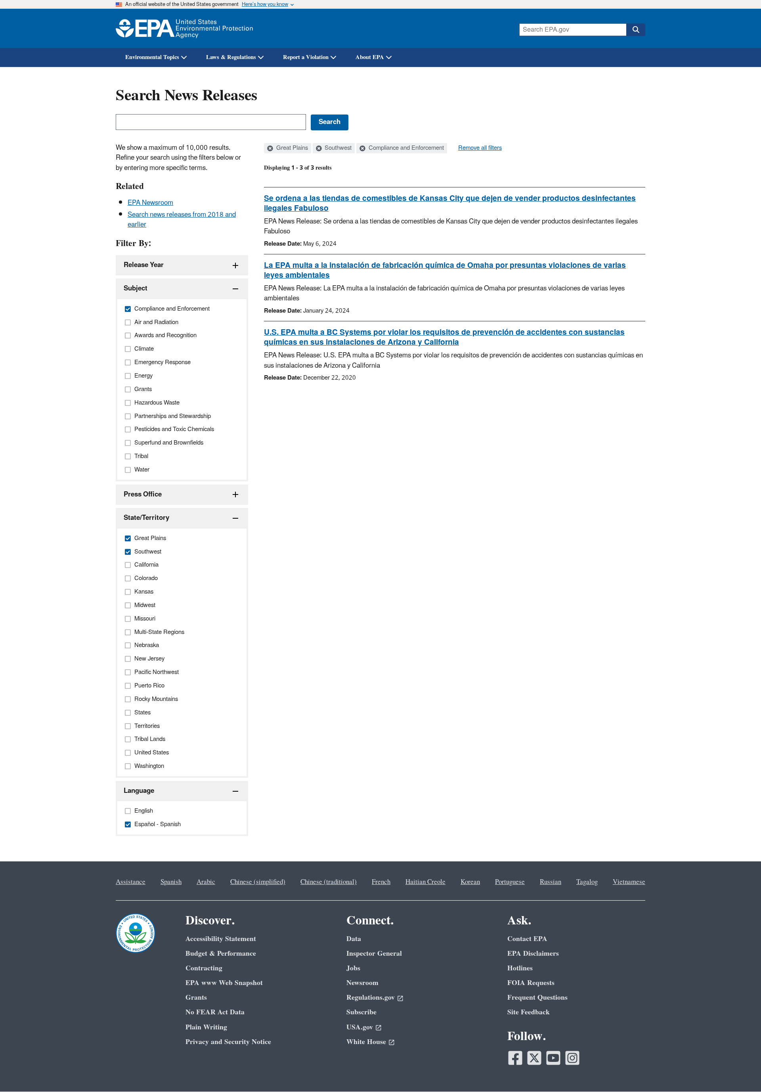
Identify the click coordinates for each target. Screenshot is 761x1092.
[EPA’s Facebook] (515, 1058)
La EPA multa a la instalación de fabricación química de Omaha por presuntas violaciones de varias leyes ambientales (445, 270)
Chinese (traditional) (328, 882)
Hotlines (520, 968)
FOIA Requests (530, 983)
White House (366, 1042)
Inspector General (374, 953)
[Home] (184, 28)
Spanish (171, 882)
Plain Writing (206, 1027)
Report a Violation (306, 57)
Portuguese (510, 882)
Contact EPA (527, 939)
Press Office (143, 494)
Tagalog (587, 882)
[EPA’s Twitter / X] (534, 1058)
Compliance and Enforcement (405, 148)
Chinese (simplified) (257, 882)
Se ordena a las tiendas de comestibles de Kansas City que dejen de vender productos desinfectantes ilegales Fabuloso (450, 203)
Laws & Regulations (231, 57)
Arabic (206, 882)
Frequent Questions (537, 997)
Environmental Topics (152, 57)
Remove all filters (480, 148)
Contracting (203, 968)
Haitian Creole (425, 882)
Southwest (337, 148)
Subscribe (361, 1012)
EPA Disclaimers (533, 953)
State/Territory (146, 518)
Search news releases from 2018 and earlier (182, 220)
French (381, 882)
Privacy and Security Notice (228, 1042)
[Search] (635, 29)
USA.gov (359, 1027)
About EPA (370, 57)
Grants (196, 997)
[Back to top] (739, 1070)
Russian (550, 882)
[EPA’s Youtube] (553, 1058)
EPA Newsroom (150, 203)
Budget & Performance (220, 953)
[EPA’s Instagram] (572, 1058)
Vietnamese (629, 882)
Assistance (130, 882)
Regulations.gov (370, 997)
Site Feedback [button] (528, 1012)
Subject (135, 288)
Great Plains (291, 148)
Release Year (144, 265)
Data (353, 939)
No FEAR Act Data (215, 1012)
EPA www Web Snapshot (224, 983)
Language (139, 791)
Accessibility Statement (220, 939)
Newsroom (362, 983)
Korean (470, 882)
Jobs (353, 968)
